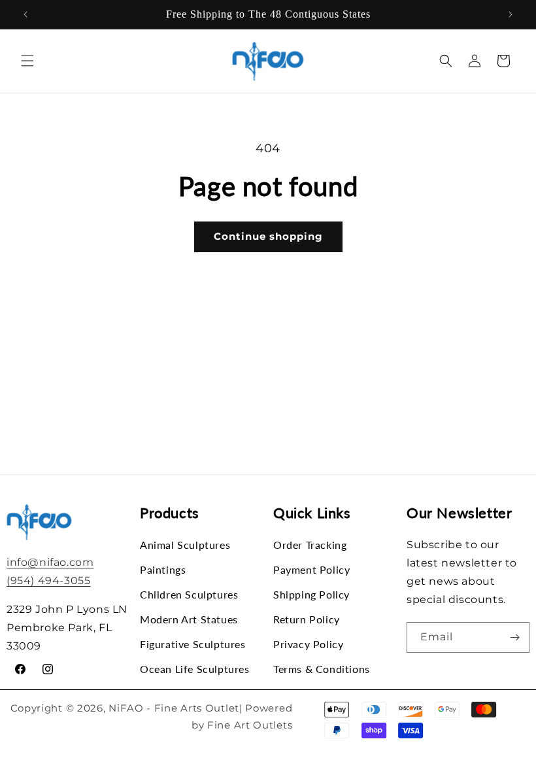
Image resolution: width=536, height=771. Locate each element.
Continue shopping (268, 236)
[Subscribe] (514, 637)
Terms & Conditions (321, 669)
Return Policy (306, 619)
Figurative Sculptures (193, 644)
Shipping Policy (311, 594)
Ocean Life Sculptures (195, 669)
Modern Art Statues (189, 619)
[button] (27, 60)
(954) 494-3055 (48, 580)
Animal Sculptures (185, 545)
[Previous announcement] (25, 14)
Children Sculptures (189, 594)
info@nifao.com (50, 562)
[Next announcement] (510, 14)
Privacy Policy (308, 644)
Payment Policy (311, 569)
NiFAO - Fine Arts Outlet (174, 708)
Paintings (163, 569)
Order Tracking (309, 545)
